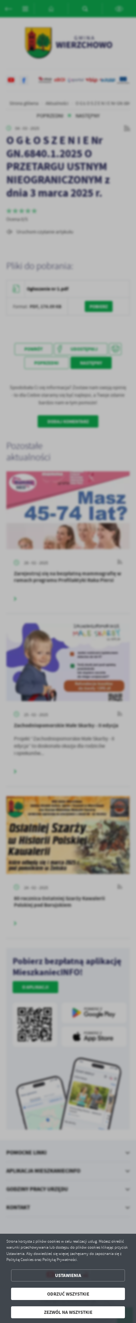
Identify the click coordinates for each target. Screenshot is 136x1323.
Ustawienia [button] (68, 1275)
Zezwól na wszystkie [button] (68, 1312)
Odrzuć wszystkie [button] (68, 1294)
